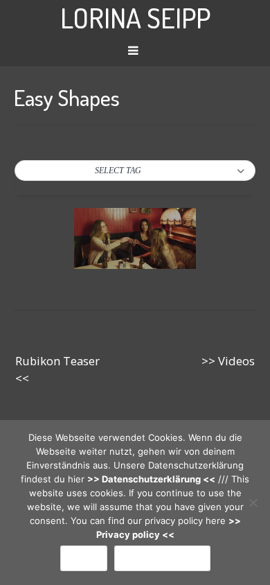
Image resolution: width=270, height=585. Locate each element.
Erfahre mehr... (162, 558)
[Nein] (253, 502)
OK (83, 558)
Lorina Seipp (135, 17)
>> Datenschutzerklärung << (151, 478)
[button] (135, 171)
